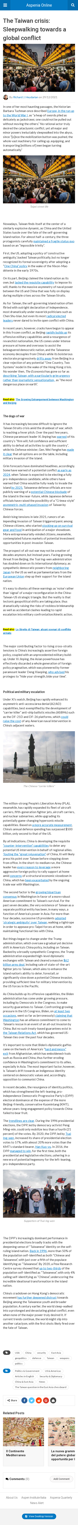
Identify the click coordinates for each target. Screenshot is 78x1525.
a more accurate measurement (52, 825)
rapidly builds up (56, 332)
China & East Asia (24, 1381)
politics (19, 1363)
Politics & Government (27, 1370)
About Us (12, 1497)
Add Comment (61, 1479)
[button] (5, 5)
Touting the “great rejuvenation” (24, 854)
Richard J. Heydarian (25, 97)
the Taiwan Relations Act (19, 1032)
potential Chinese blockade (49, 492)
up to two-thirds (50, 1268)
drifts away (44, 358)
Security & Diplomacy (51, 1376)
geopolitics (21, 1358)
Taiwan (50, 1358)
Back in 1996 (38, 1251)
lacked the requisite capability (34, 282)
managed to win (20, 1151)
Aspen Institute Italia (33, 1497)
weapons (64, 1358)
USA (17, 1352)
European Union (13, 576)
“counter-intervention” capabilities (26, 845)
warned (62, 436)
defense (36, 1358)
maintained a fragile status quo (53, 241)
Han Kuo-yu (43, 1146)
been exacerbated (37, 880)
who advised (56, 672)
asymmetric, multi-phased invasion (25, 505)
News (42, 1381)
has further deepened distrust (37, 1297)
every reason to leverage (34, 867)
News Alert (37, 1503)
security (41, 1352)
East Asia (56, 1352)
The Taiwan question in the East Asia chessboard (40, 1387)
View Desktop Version (40, 1516)
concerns (16, 875)
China (28, 1352)
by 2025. (17, 487)
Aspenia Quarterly (61, 1497)
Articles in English (24, 1376)
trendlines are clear (21, 1120)
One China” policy (15, 266)
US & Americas (53, 1370)
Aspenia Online (39, 5)
